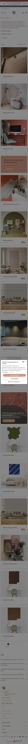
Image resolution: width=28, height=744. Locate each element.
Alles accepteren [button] (14, 375)
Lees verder (11, 372)
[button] (14, 381)
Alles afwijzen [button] (14, 378)
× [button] (25, 361)
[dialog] (14, 372)
